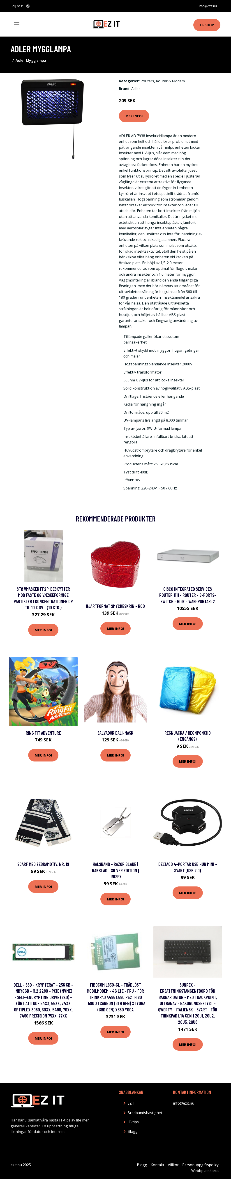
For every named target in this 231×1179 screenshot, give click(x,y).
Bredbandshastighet (144, 1112)
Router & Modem (170, 80)
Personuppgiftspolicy (200, 1164)
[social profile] (28, 6)
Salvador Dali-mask (115, 733)
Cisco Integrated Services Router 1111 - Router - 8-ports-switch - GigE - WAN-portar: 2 (187, 595)
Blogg (132, 1131)
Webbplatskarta (205, 1170)
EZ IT (131, 1103)
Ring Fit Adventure (43, 733)
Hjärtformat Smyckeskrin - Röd (115, 606)
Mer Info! (134, 116)
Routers (147, 80)
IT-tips (133, 1121)
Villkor (173, 1164)
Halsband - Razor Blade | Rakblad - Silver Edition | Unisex (115, 870)
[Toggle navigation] (17, 24)
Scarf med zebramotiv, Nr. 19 (43, 864)
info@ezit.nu (208, 6)
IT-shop (207, 25)
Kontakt (157, 1164)
